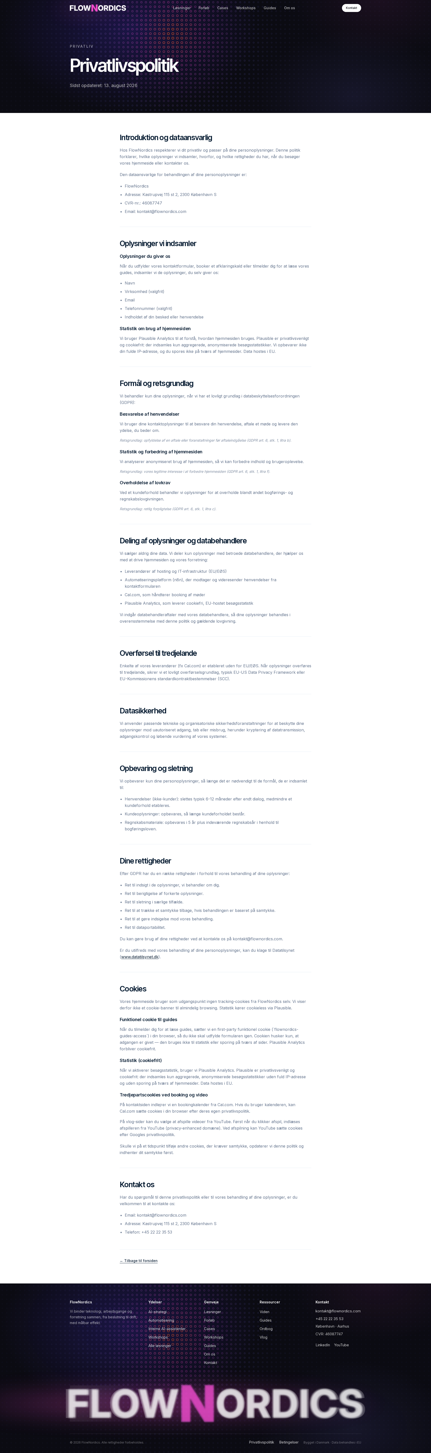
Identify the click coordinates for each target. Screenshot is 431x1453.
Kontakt (351, 8)
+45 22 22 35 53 (329, 1318)
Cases (222, 8)
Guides (270, 8)
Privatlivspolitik (261, 1442)
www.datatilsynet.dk (139, 956)
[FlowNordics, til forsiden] (215, 1403)
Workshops (246, 8)
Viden (264, 1311)
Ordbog (266, 1328)
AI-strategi (157, 1311)
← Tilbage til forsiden (139, 1261)
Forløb (204, 8)
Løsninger (182, 8)
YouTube (341, 1345)
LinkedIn (323, 1345)
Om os (289, 8)
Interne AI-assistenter (167, 1328)
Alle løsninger (159, 1345)
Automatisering (161, 1320)
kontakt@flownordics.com (338, 1311)
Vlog (263, 1337)
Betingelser (289, 1442)
